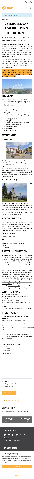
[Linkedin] (17, 435)
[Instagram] (13, 435)
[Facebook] (5, 435)
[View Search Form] (26, 8)
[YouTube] (9, 435)
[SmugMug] (21, 435)
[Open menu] (30, 8)
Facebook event (7, 102)
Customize (17, 471)
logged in (13, 411)
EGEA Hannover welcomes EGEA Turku (25, 419)
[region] (17, 465)
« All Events (5, 19)
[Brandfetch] (25, 435)
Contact (6, 438)
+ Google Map (7, 353)
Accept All (17, 466)
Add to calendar (9, 400)
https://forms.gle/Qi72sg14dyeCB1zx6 (13, 321)
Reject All (17, 475)
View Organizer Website (9, 384)
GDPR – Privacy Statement (12, 440)
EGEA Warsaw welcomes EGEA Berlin (8, 419)
